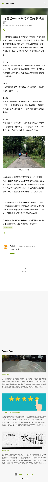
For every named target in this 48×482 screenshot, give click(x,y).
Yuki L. (13, 246)
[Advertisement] (24, 319)
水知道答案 (5, 450)
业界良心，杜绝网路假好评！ (12, 412)
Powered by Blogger (25, 474)
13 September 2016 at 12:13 (26, 246)
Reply (12, 253)
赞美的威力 (5, 374)
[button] (4, 29)
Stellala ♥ (10, 4)
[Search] (45, 3)
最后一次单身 (8, 227)
